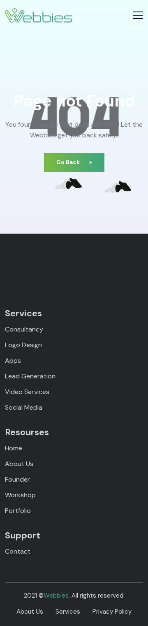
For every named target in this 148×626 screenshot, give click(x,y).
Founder (17, 479)
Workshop (20, 495)
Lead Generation (30, 376)
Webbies (56, 595)
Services (68, 611)
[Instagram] (67, 264)
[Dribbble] (95, 264)
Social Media (23, 407)
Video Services (27, 391)
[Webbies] (38, 15)
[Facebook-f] (24, 264)
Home (13, 448)
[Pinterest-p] (38, 264)
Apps (13, 360)
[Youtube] (124, 264)
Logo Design (23, 345)
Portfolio (18, 510)
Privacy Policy (112, 611)
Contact (17, 551)
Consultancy (24, 329)
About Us (19, 463)
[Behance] (110, 264)
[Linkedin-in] (52, 264)
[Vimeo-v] (81, 264)
